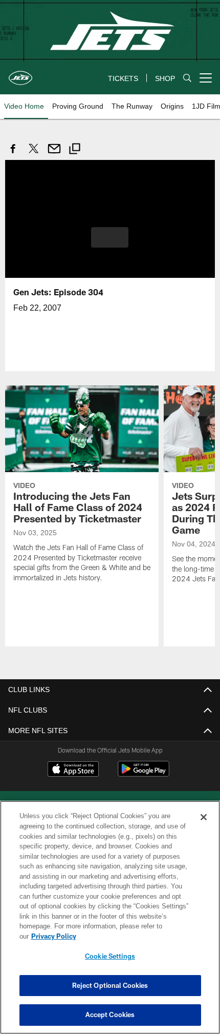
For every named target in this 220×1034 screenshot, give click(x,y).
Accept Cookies (110, 1014)
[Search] (187, 78)
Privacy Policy (132, 936)
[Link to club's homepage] (20, 74)
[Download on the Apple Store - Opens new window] (73, 769)
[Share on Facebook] (13, 154)
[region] (110, 922)
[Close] (203, 827)
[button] (110, 237)
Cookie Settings (110, 956)
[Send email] (54, 154)
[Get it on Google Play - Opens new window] (143, 773)
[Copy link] (75, 149)
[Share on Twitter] (34, 154)
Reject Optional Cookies (110, 985)
